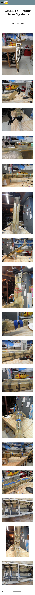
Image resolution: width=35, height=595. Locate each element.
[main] (17, 12)
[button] (2, 2)
